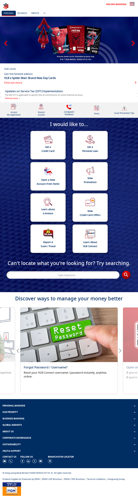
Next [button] (133, 42)
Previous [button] (5, 42)
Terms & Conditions (96, 479)
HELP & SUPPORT (12, 450)
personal (9, 13)
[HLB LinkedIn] (28, 461)
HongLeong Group (116, 479)
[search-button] (132, 4)
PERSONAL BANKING (14, 405)
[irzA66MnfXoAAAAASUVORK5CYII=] (11, 461)
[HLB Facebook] (22, 461)
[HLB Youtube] (41, 461)
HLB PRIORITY (10, 412)
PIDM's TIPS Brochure (74, 479)
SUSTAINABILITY (12, 444)
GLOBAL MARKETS (12, 424)
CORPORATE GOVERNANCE (17, 437)
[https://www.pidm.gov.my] (12, 488)
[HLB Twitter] (34, 461)
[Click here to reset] (69, 351)
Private (35, 13)
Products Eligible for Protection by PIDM (21, 479)
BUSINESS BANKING (13, 418)
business (22, 13)
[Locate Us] (50, 461)
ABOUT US (8, 431)
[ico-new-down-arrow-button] (43, 13)
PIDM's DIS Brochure (52, 479)
